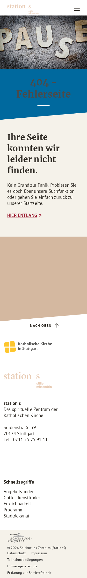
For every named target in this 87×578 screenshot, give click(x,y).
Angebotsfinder (19, 491)
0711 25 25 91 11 (30, 439)
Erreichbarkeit (17, 504)
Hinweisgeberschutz (22, 566)
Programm (14, 510)
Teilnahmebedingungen (25, 559)
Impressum (39, 553)
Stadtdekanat (16, 516)
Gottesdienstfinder (22, 498)
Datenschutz (16, 553)
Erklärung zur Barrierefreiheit (29, 572)
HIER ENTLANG (22, 215)
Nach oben (40, 325)
